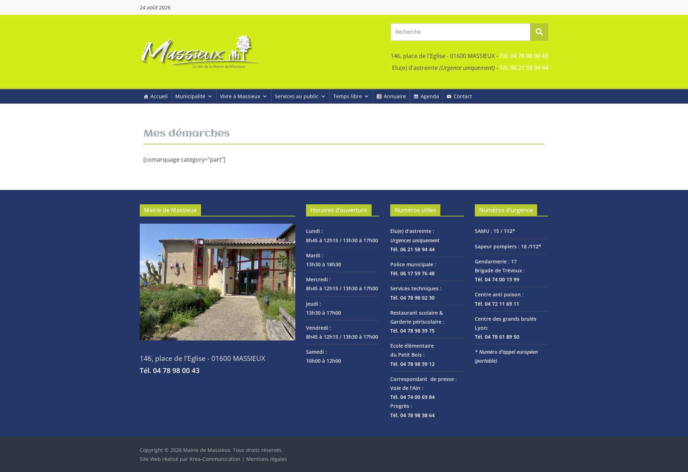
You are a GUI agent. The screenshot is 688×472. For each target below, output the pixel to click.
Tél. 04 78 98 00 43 (524, 56)
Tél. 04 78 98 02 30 (412, 297)
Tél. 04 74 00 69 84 (412, 397)
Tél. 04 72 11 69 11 (497, 303)
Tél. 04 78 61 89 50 (497, 336)
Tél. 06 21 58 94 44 (524, 68)
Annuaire (395, 96)
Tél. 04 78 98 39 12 (412, 364)
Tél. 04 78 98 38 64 (412, 415)
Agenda (430, 96)
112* (509, 231)
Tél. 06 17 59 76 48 (412, 273)
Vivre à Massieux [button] (240, 96)
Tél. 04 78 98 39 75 (412, 330)
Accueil (159, 96)
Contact (463, 96)
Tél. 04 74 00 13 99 (497, 279)
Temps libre (347, 96)
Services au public (297, 96)
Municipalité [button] (190, 96)
